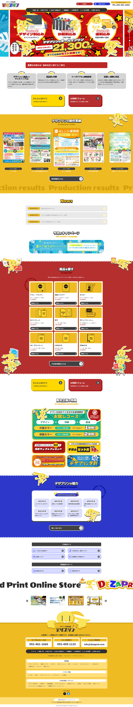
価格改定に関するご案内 (54, 65)
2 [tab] (66, 59)
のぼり (36, 675)
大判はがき (95, 664)
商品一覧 (35, 10)
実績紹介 (66, 10)
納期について (40, 557)
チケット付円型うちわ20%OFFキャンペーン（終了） (55, 215)
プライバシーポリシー (78, 656)
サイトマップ (67, 656)
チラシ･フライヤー (34, 664)
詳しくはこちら (57, 528)
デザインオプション (60, 683)
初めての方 (44, 10)
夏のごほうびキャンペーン (48, 208)
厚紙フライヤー (45, 664)
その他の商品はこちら (59, 364)
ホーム (34, 651)
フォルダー (75, 664)
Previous (14, 150)
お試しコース (96, 683)
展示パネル (46, 666)
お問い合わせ (102, 4)
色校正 (79, 683)
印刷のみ (42, 683)
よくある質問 (85, 10)
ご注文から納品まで (41, 551)
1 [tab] (63, 59)
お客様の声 (75, 10)
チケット (39, 666)
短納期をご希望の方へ (78, 557)
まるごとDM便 (87, 683)
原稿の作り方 (40, 571)
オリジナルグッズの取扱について (37, 686)
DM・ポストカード (85, 664)
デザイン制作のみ (33, 683)
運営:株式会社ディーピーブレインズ (66, 699)
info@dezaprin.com (94, 644)
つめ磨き (64, 675)
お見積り (84, 4)
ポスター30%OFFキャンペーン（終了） (51, 222)
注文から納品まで (56, 10)
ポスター (53, 664)
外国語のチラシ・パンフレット (56, 686)
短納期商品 (50, 683)
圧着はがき (32, 666)
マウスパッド (56, 675)
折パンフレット (62, 664)
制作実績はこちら (57, 179)
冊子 (69, 664)
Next (130, 32)
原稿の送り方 (76, 571)
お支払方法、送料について (79, 551)
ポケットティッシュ (45, 675)
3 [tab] (70, 59)
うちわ (30, 675)
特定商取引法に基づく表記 (55, 656)
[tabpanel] (66, 32)
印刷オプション (71, 683)
